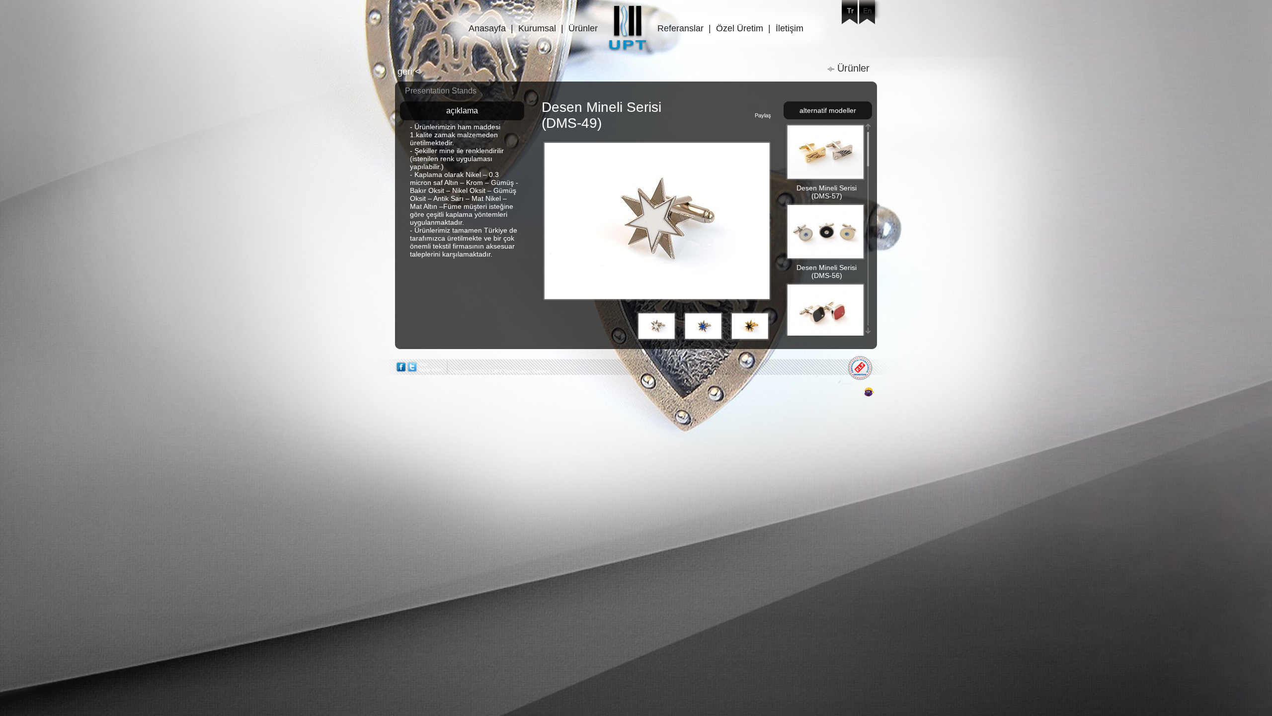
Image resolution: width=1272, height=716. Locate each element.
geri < (409, 72)
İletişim (789, 28)
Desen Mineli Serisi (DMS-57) (826, 192)
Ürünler (583, 28)
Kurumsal (537, 28)
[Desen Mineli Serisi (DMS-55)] (825, 335)
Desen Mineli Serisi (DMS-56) (826, 271)
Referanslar (680, 28)
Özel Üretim (739, 28)
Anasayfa (487, 28)
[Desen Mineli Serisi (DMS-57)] (825, 175)
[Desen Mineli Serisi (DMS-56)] (825, 255)
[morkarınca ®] (854, 392)
